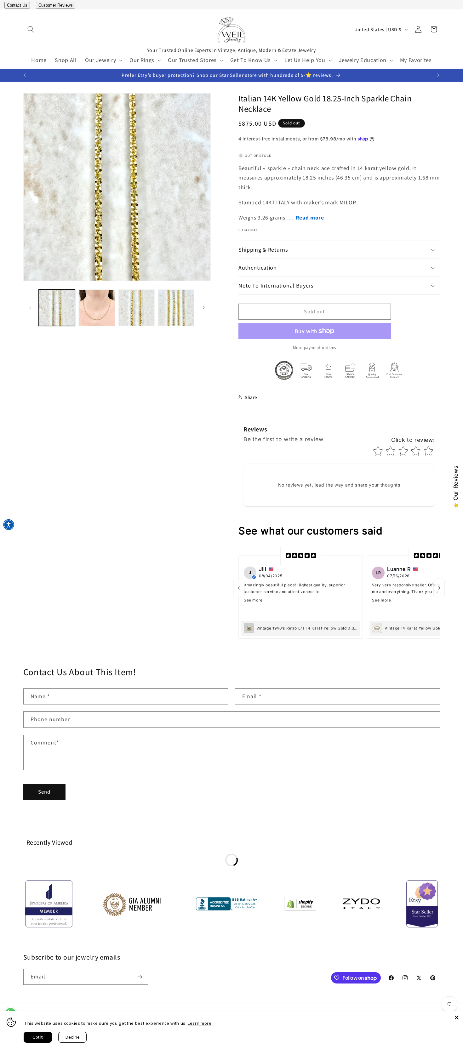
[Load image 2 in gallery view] (96, 307)
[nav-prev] (239, 588)
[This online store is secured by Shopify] (300, 905)
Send (44, 791)
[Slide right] (204, 308)
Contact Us (17, 5)
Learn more (200, 1023)
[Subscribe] (139, 977)
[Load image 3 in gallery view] (136, 307)
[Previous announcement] (25, 75)
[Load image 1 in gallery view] (57, 307)
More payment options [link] (314, 347)
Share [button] (251, 397)
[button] (30, 29)
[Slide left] (30, 308)
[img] (301, 556)
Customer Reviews (55, 5)
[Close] (457, 1017)
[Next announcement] (438, 75)
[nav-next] (439, 588)
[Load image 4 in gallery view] (176, 307)
